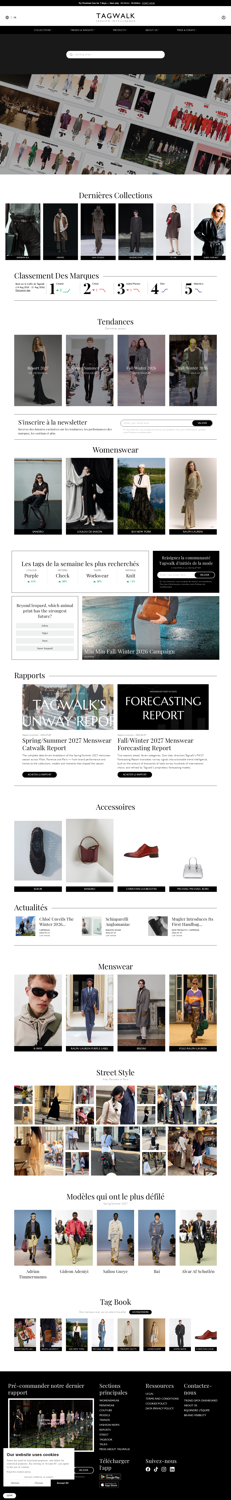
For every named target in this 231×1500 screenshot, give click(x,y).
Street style (115, 1072)
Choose (39, 1483)
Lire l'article (89, 657)
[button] (9, 1495)
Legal (150, 1394)
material (130, 570)
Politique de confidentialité (140, 432)
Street (104, 1435)
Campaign (44, 930)
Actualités (31, 907)
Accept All (62, 1483)
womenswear (109, 1400)
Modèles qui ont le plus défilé (115, 1196)
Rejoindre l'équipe (197, 1410)
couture (105, 1410)
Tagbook (105, 1439)
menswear (106, 1405)
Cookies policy (156, 1403)
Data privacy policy (160, 1408)
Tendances (115, 321)
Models (104, 1415)
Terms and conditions (162, 1399)
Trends (104, 1420)
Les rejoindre (140, 1312)
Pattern (62, 570)
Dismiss (15, 1483)
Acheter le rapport (39, 775)
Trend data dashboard (200, 1400)
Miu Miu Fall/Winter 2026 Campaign (129, 651)
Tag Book (115, 1301)
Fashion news (109, 1425)
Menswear (115, 966)
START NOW (148, 3)
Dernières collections (115, 195)
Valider (202, 423)
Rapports (29, 675)
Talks (103, 1444)
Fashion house (113, 930)
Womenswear (115, 449)
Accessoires (115, 806)
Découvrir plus (23, 290)
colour (32, 570)
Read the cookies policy (19, 1472)
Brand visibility (195, 1415)
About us (190, 1405)
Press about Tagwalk (114, 1449)
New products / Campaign (185, 930)
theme (97, 570)
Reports (105, 1430)
